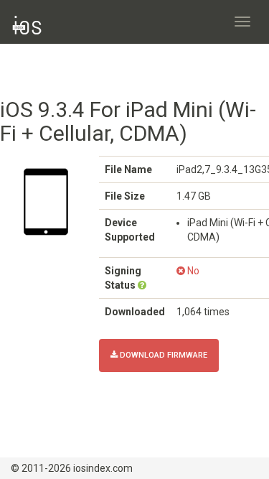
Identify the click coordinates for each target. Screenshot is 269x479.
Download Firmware (162, 355)
